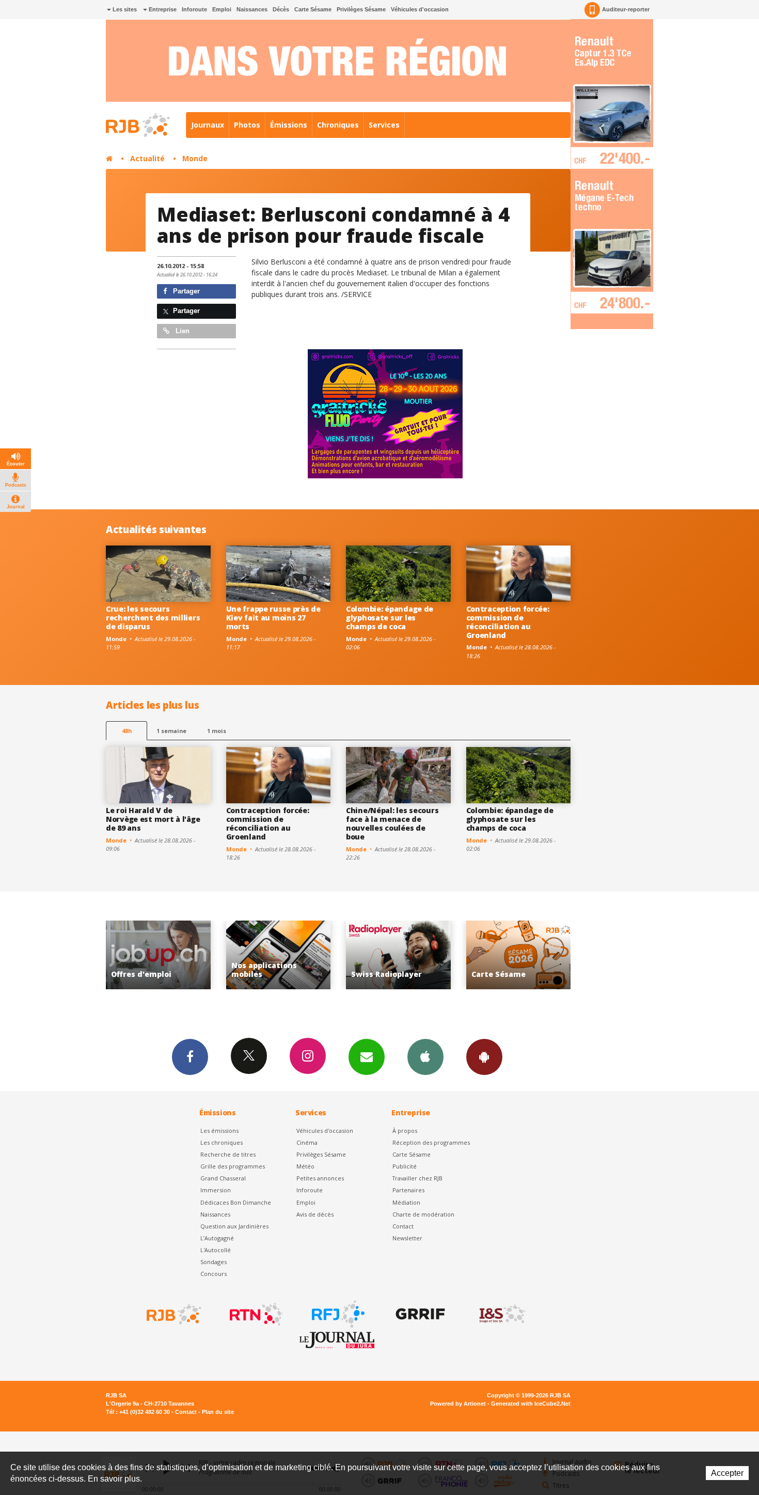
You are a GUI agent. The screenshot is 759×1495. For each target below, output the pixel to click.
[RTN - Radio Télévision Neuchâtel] (255, 1314)
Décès (281, 9)
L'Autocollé (215, 1250)
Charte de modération (423, 1214)
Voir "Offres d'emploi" (518, 955)
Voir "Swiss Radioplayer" (278, 955)
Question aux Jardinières (234, 1226)
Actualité (147, 158)
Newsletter (407, 1238)
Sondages (213, 1261)
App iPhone (425, 1057)
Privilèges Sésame (361, 9)
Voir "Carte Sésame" (398, 955)
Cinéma (307, 1142)
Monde (195, 158)
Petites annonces (320, 1178)
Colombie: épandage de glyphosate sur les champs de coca (389, 617)
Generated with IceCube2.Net (531, 1403)
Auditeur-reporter (626, 9)
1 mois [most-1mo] (216, 731)
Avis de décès (315, 1214)
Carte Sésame (312, 9)
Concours (213, 1273)
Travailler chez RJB (417, 1178)
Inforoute (194, 9)
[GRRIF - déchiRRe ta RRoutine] (419, 1314)
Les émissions (219, 1130)
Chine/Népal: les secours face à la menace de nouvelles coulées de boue (392, 823)
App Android (484, 1057)
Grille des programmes (232, 1166)
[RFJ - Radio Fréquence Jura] (337, 1314)
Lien (181, 331)
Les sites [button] (124, 9)
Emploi (221, 9)
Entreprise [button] (162, 9)
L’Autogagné (217, 1238)
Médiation (406, 1202)
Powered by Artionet (458, 1403)
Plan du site (218, 1412)
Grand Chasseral (223, 1178)
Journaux (207, 125)
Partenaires (408, 1190)
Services (384, 125)
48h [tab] (127, 731)
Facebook (190, 1057)
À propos (404, 1130)
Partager (185, 291)
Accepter (727, 1473)
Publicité (404, 1166)
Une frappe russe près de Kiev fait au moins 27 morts (273, 617)
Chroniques (338, 125)
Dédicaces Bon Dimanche (235, 1202)
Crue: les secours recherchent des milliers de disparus (153, 617)
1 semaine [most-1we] (171, 731)
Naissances (251, 9)
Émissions (288, 125)
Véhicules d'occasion (420, 9)
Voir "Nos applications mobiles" (158, 955)
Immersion (215, 1190)
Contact (403, 1226)
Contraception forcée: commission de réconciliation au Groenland (507, 622)
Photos (247, 125)
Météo (305, 1166)
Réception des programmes (431, 1142)
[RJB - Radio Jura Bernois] (173, 1314)
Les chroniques (221, 1142)
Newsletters (367, 1057)
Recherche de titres (228, 1154)
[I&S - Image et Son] (501, 1314)
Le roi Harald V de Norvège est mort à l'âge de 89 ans (153, 819)
